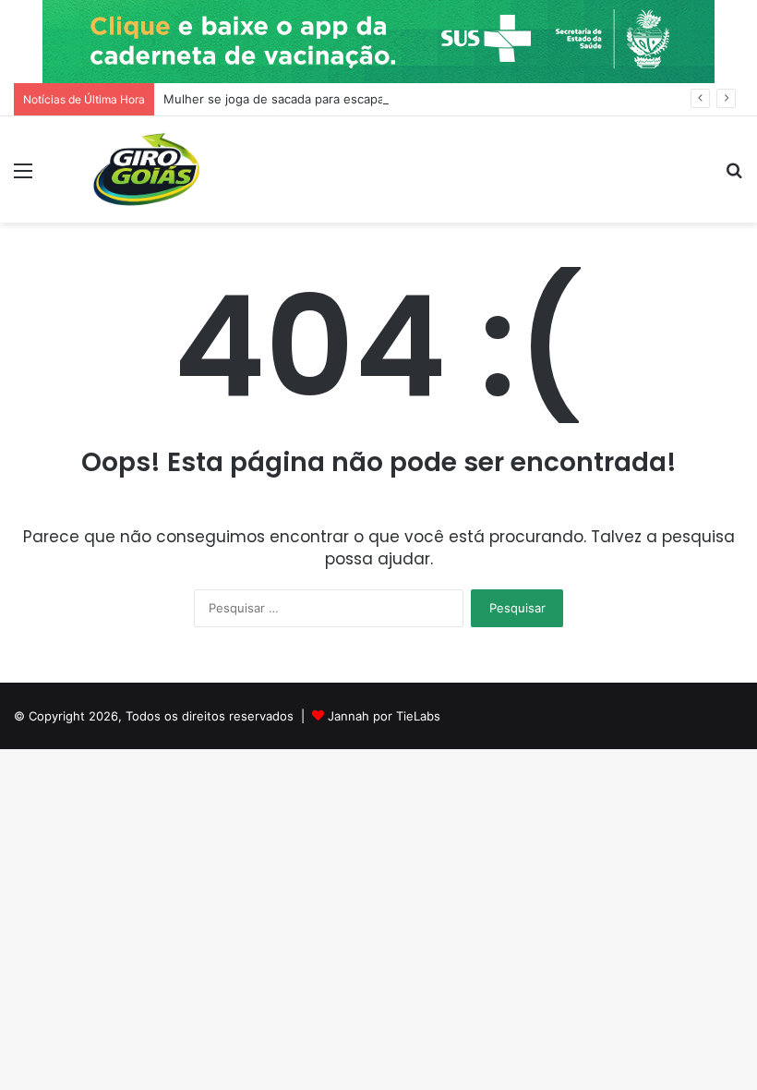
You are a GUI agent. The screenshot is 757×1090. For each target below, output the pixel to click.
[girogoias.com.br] (147, 169)
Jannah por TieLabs (384, 715)
